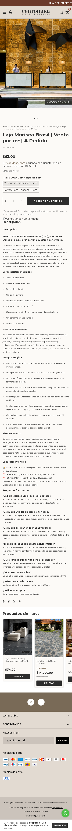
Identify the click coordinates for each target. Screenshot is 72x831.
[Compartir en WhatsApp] (4, 601)
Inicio (5, 126)
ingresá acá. (57, 807)
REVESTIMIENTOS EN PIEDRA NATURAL (27, 126)
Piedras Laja (54, 126)
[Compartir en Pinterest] (20, 601)
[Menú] (5, 12)
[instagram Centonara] (30, 702)
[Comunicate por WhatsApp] (65, 813)
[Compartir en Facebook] (9, 601)
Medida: (22, 177)
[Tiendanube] (36, 816)
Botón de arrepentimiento (36, 811)
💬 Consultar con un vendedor (21, 218)
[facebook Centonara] (41, 702)
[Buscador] (61, 12)
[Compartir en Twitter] (14, 601)
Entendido (60, 825)
